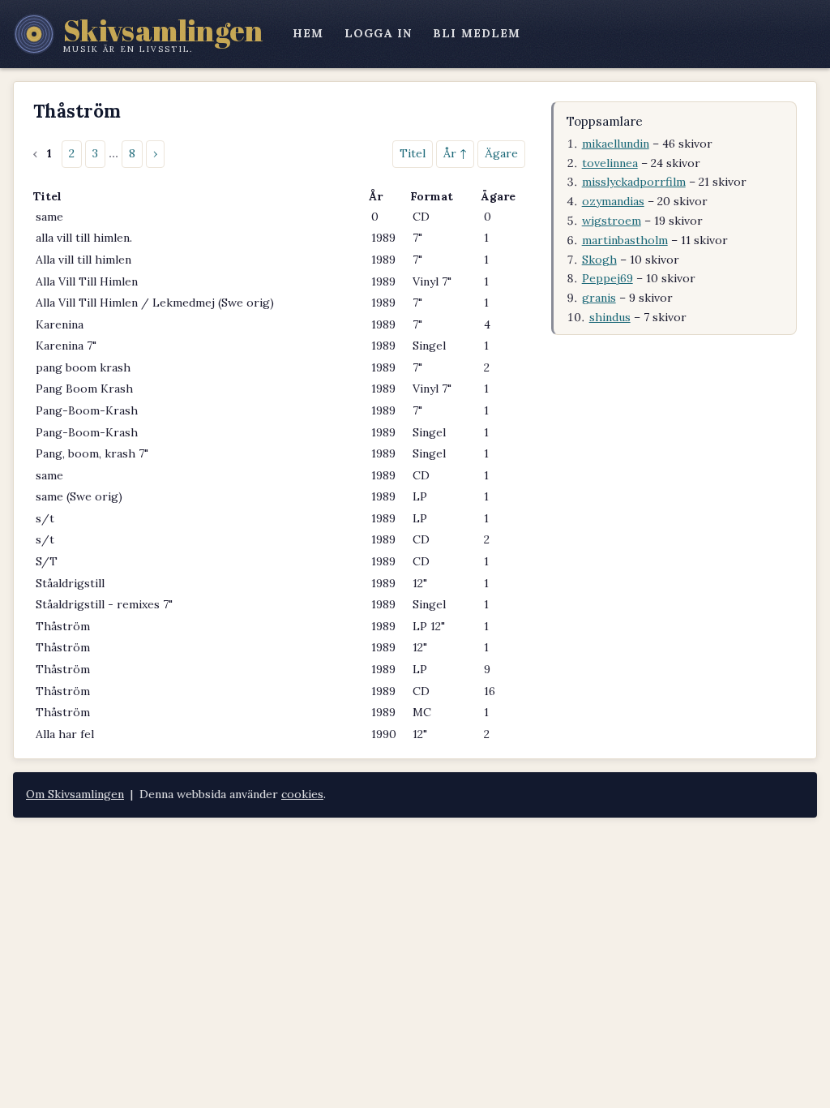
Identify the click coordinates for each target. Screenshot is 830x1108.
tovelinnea (610, 163)
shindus (610, 317)
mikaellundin (615, 143)
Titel (413, 153)
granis (599, 297)
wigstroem (611, 220)
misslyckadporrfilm (634, 181)
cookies (302, 794)
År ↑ (455, 153)
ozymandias (613, 201)
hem (308, 33)
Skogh (599, 259)
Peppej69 (607, 278)
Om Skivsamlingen (75, 794)
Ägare (501, 153)
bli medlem (476, 33)
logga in (378, 33)
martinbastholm (625, 240)
